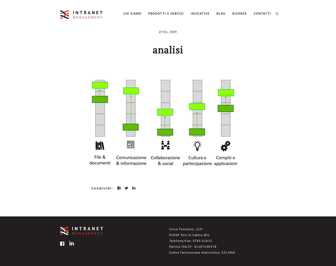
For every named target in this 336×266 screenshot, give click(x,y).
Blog (221, 13)
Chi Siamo (132, 13)
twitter (126, 188)
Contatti (262, 13)
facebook (119, 188)
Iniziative (200, 13)
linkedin (134, 188)
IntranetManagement (81, 14)
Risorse (239, 13)
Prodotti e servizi (166, 13)
